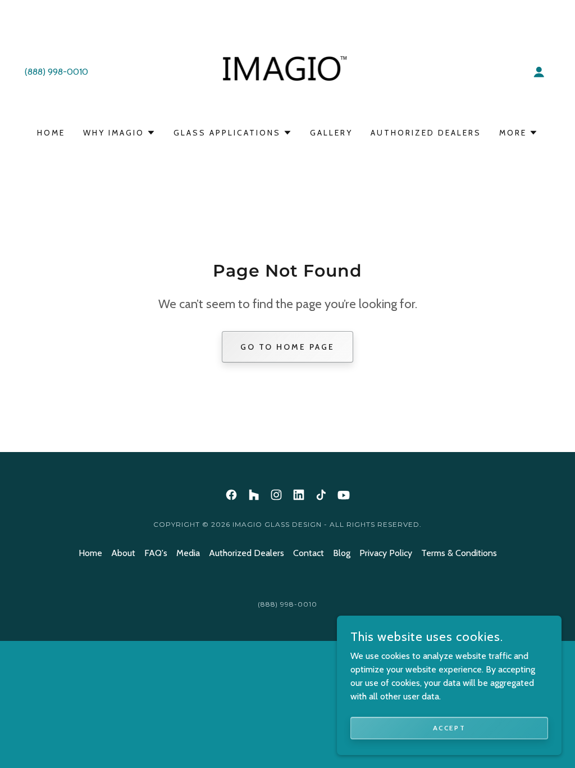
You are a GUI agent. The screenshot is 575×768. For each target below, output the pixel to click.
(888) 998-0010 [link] (56, 71)
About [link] (123, 553)
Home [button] (90, 553)
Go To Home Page (287, 347)
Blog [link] (341, 553)
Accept (449, 728)
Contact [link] (308, 553)
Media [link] (188, 553)
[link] (288, 71)
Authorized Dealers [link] (426, 133)
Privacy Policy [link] (385, 553)
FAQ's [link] (155, 553)
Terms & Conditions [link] (459, 553)
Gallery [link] (331, 133)
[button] (539, 72)
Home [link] (51, 133)
